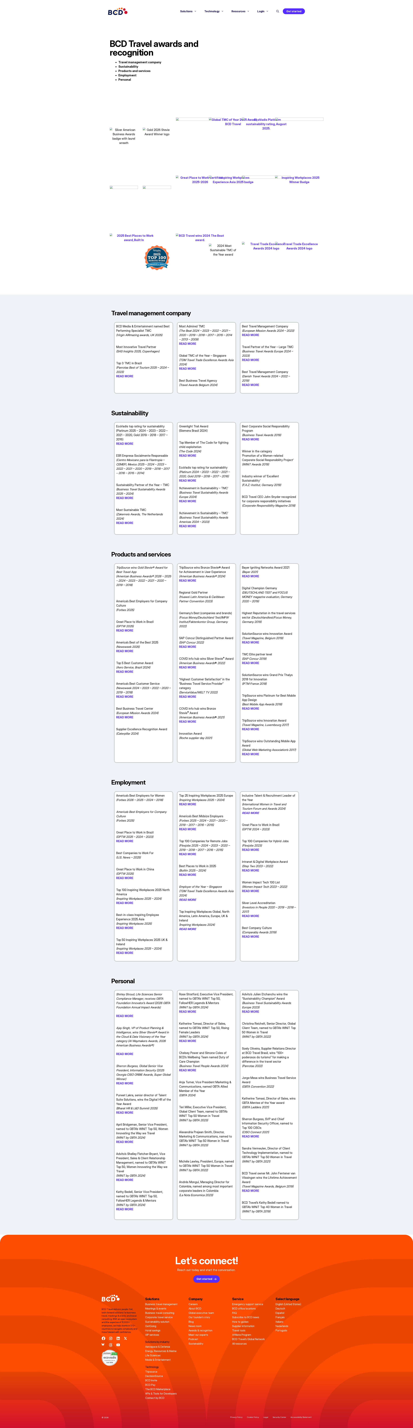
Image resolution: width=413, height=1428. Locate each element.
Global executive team (201, 1312)
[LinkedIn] (118, 1338)
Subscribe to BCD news (245, 1317)
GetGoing (150, 1326)
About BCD (195, 1308)
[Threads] (111, 1345)
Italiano (279, 1321)
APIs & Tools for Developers (161, 1393)
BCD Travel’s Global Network (248, 1339)
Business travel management (161, 1304)
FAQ (234, 1312)
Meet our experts (198, 1334)
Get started (293, 11)
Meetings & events (155, 1308)
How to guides (240, 1321)
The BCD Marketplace (157, 1389)
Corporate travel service (159, 1317)
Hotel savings (152, 1330)
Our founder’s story (199, 1317)
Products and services (134, 71)
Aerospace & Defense (157, 1346)
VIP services (152, 1334)
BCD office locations (244, 1308)
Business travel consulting (159, 1312)
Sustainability (128, 66)
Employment (127, 75)
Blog (191, 1321)
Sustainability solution (157, 1321)
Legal (265, 1417)
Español (280, 1312)
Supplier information (243, 1326)
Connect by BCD (154, 1397)
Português (281, 1330)
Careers (193, 1304)
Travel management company (139, 62)
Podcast (193, 1339)
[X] (125, 1338)
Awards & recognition (200, 1330)
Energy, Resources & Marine (160, 1351)
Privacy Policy (236, 1417)
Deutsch (280, 1308)
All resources (239, 1343)
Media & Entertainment (158, 1359)
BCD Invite (151, 1380)
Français (280, 1317)
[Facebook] (103, 1338)
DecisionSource (154, 1376)
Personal (124, 79)
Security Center (279, 1417)
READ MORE (124, 376)
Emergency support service (247, 1304)
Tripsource (151, 1371)
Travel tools (238, 1330)
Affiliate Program (241, 1334)
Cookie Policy (253, 1417)
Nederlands (282, 1326)
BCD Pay (150, 1384)
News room (195, 1326)
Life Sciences (153, 1355)
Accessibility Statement (301, 1417)
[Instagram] (111, 1338)
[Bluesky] (103, 1345)
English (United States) (288, 1304)
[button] (277, 11)
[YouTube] (118, 1345)
